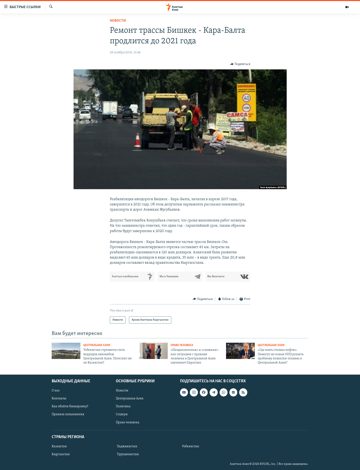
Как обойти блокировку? (70, 406)
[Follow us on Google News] (233, 392)
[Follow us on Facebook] (204, 392)
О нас (56, 390)
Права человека (182, 345)
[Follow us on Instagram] (194, 392)
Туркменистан (128, 454)
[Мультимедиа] (347, 7)
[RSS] (243, 392)
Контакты (59, 398)
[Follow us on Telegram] (214, 392)
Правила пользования (68, 414)
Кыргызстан (61, 454)
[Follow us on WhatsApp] (224, 392)
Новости (118, 21)
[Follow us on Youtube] (184, 392)
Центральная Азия (96, 345)
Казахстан (59, 446)
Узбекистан (190, 446)
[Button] (240, 64)
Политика (123, 406)
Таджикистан (127, 446)
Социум (122, 414)
